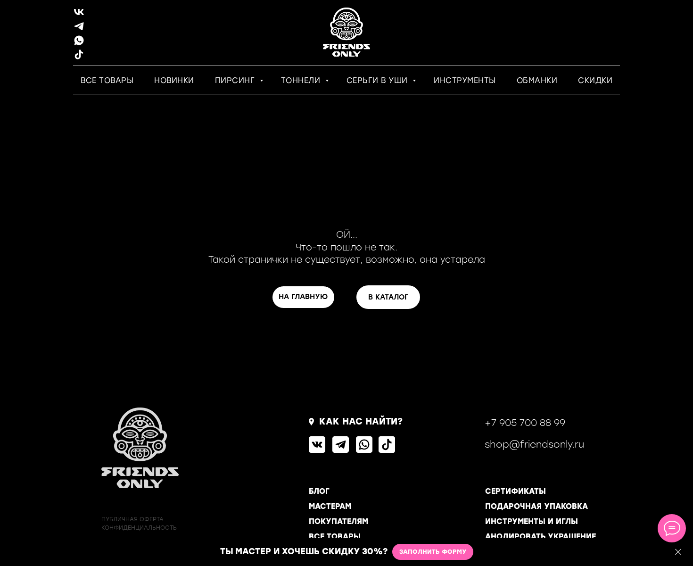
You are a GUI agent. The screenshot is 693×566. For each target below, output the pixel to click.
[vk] (79, 15)
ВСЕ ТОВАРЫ (107, 80)
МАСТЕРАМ (330, 506)
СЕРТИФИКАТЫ (515, 491)
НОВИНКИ (174, 80)
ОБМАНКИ (537, 80)
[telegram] (79, 29)
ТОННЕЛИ (302, 80)
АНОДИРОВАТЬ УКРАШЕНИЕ (540, 536)
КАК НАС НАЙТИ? (361, 421)
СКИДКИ (595, 80)
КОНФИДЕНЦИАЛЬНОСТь (139, 527)
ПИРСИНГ (236, 80)
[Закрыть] (678, 552)
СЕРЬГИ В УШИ (378, 80)
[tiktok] (79, 58)
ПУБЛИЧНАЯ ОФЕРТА (132, 519)
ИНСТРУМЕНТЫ (465, 80)
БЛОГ (319, 491)
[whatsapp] (79, 44)
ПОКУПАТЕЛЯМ (338, 521)
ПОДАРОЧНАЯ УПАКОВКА (536, 506)
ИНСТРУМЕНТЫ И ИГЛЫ (531, 521)
